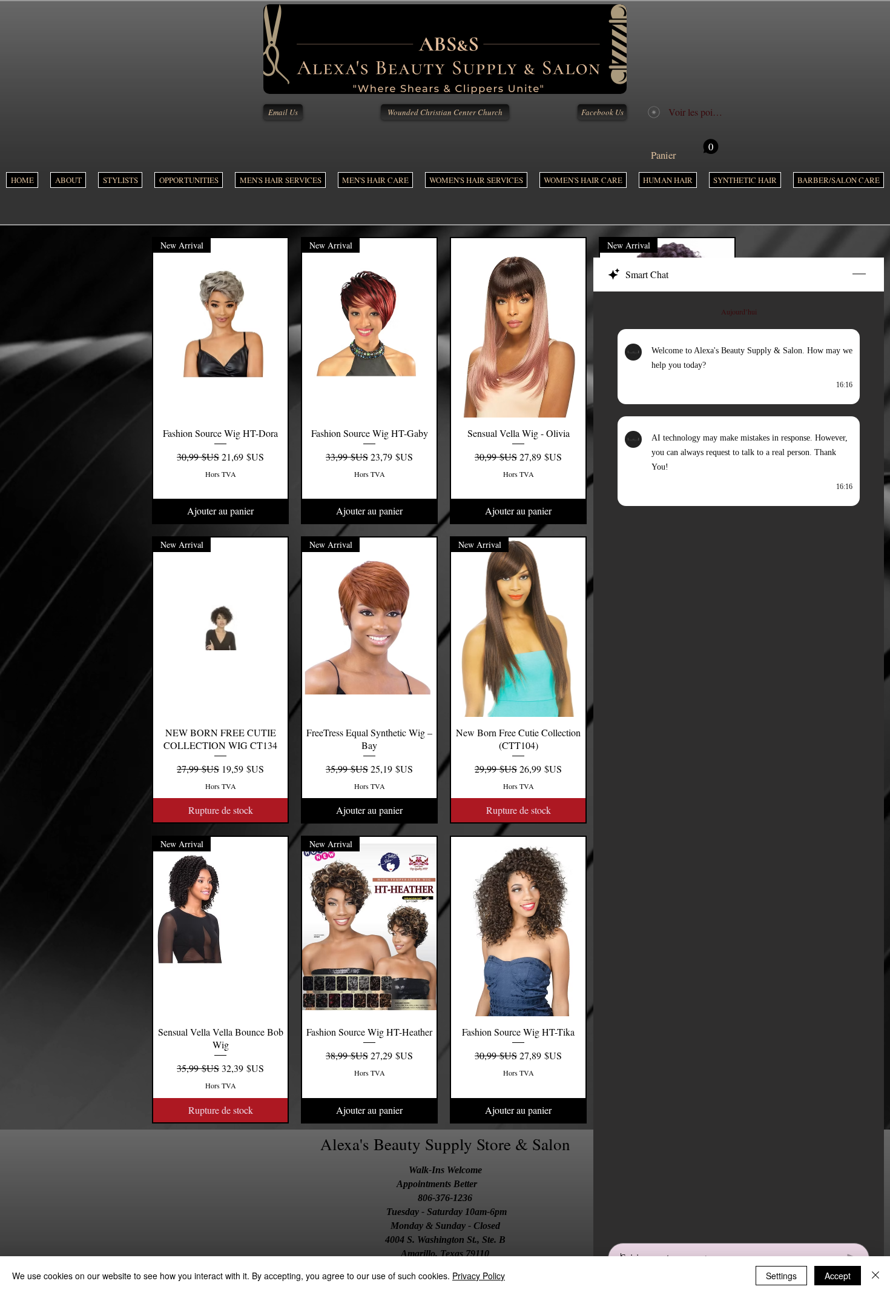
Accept (838, 1276)
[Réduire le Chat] (859, 274)
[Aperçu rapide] (518, 328)
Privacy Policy (478, 1276)
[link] (685, 150)
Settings (781, 1276)
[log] (738, 763)
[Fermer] (875, 1275)
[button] (280, 180)
